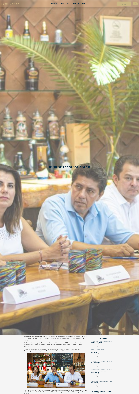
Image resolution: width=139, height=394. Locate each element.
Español (84, 3)
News (68, 3)
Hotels (75, 3)
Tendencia (54, 3)
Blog (62, 3)
